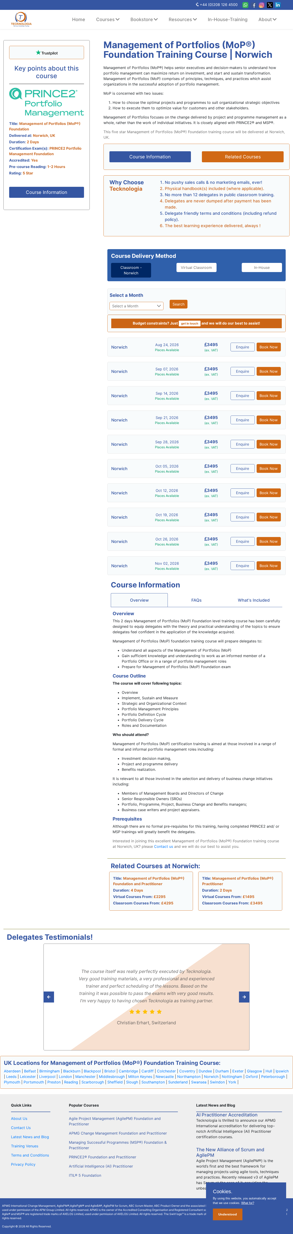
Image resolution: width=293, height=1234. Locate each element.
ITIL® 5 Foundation (85, 1175)
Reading (71, 1082)
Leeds (11, 1076)
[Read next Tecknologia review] (58, 997)
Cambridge (128, 1071)
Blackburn (71, 1071)
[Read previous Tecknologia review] (234, 997)
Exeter (238, 1071)
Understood (227, 1214)
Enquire (242, 347)
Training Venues (24, 1146)
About (265, 19)
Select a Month (126, 295)
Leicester (28, 1076)
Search (178, 304)
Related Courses (243, 157)
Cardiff (147, 1071)
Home (78, 19)
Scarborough (92, 1082)
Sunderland (178, 1082)
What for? (247, 1203)
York (232, 1082)
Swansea (198, 1082)
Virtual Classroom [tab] (196, 267)
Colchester (166, 1071)
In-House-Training (227, 19)
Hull (269, 1071)
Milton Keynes (140, 1076)
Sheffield (115, 1082)
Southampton (153, 1082)
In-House (262, 267)
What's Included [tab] (254, 600)
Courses (105, 19)
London (65, 1076)
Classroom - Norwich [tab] (131, 270)
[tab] (131, 270)
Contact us (163, 846)
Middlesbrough (112, 1076)
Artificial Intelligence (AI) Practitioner (101, 1166)
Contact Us (21, 1127)
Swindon (217, 1082)
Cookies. (222, 1191)
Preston (54, 1082)
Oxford (252, 1076)
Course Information (46, 192)
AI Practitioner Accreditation (227, 1115)
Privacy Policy (23, 1164)
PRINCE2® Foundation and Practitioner (102, 1157)
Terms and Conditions (30, 1155)
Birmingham (49, 1071)
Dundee (205, 1071)
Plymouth (12, 1082)
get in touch (189, 323)
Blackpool (92, 1071)
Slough (132, 1082)
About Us (19, 1118)
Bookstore (141, 19)
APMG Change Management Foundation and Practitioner (118, 1133)
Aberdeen (12, 1071)
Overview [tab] (139, 600)
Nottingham (232, 1076)
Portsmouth (34, 1082)
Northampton (189, 1076)
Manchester (85, 1076)
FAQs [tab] (196, 600)
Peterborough (273, 1076)
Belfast (30, 1071)
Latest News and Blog (30, 1137)
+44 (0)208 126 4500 (219, 4)
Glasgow (254, 1071)
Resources (180, 19)
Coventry (187, 1071)
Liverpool (47, 1076)
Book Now (269, 347)
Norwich (211, 1076)
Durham (222, 1071)
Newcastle (165, 1076)
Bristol (109, 1071)
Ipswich (282, 1071)
